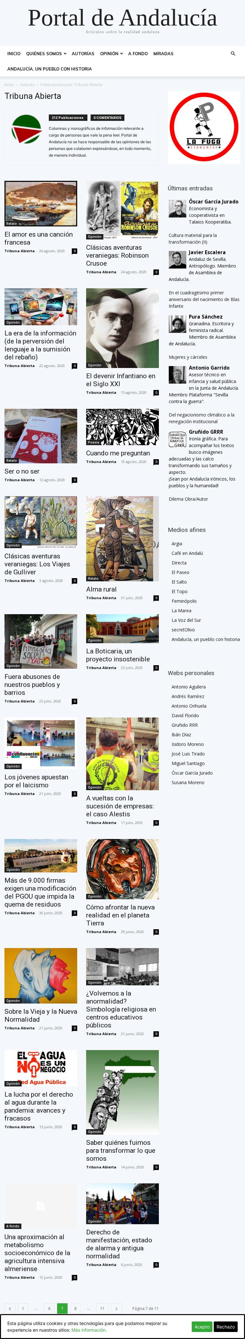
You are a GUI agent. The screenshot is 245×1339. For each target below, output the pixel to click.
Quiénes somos (44, 53)
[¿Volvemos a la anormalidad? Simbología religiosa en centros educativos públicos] (122, 966)
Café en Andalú (187, 553)
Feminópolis (184, 601)
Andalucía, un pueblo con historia (49, 68)
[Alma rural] (122, 538)
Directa (179, 563)
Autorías (83, 53)
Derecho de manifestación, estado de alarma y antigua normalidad (119, 1244)
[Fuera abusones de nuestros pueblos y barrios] (40, 641)
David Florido (185, 715)
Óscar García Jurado (192, 773)
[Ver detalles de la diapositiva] (204, 127)
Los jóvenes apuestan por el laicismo (36, 781)
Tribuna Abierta (19, 250)
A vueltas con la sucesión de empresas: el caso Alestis (120, 806)
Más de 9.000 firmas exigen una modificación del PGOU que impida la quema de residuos (40, 892)
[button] (233, 54)
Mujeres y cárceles (188, 357)
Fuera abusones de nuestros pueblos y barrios (32, 684)
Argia (177, 544)
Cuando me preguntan (118, 453)
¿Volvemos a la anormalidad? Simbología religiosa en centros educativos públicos (121, 1009)
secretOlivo (183, 630)
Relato (11, 223)
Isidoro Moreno (188, 744)
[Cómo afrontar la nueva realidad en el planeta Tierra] (122, 869)
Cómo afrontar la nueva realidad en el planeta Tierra (120, 915)
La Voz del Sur (186, 620)
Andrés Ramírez (188, 696)
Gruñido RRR (185, 725)
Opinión (109, 53)
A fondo (138, 53)
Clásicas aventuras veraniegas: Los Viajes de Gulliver (37, 564)
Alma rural (101, 589)
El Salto (179, 582)
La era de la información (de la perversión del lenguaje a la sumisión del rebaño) (40, 345)
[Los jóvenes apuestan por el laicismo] (40, 743)
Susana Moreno (188, 782)
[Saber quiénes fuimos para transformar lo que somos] (122, 1092)
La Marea (181, 610)
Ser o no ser (22, 471)
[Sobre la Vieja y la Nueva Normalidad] (40, 976)
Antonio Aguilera (189, 687)
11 (102, 1308)
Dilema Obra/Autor (188, 499)
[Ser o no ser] (40, 436)
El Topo (180, 591)
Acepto (202, 1326)
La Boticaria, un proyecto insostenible (118, 655)
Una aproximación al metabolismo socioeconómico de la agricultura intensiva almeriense (37, 1253)
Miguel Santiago (188, 763)
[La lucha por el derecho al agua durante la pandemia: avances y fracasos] (40, 1068)
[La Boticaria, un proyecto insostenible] (122, 628)
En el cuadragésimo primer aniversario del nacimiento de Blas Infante (204, 299)
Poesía (93, 442)
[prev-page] (9, 1308)
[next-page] (116, 1308)
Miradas (163, 53)
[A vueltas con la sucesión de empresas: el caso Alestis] (122, 753)
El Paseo (180, 572)
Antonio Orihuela (189, 706)
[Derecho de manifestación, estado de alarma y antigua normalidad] (122, 1203)
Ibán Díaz (181, 735)
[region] (204, 127)
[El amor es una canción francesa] (40, 203)
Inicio (13, 53)
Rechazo (226, 1326)
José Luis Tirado (188, 754)
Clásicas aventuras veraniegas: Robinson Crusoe (117, 255)
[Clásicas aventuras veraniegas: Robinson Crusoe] (122, 210)
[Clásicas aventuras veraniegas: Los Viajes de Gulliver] (40, 522)
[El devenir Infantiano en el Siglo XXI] (122, 328)
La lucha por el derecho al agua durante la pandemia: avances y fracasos (38, 1106)
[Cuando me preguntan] (122, 427)
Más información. (89, 1330)
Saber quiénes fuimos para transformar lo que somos (120, 1150)
